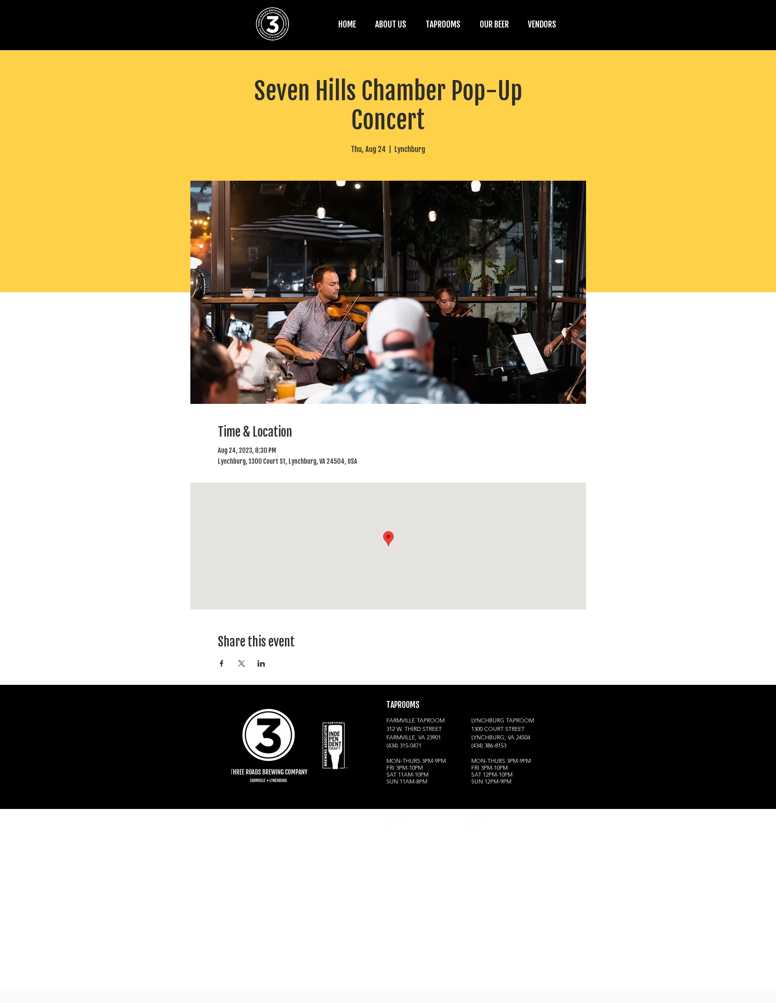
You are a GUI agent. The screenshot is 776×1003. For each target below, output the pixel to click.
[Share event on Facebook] (222, 663)
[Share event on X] (241, 663)
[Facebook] (414, 820)
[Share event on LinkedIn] (261, 663)
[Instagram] (394, 820)
